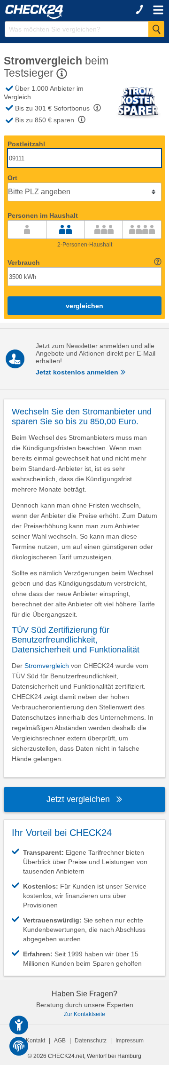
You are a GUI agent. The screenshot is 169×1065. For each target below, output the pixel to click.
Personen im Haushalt (43, 215)
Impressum (129, 1040)
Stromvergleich (46, 665)
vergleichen (84, 306)
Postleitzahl (26, 144)
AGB (60, 1040)
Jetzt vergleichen (79, 799)
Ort (12, 178)
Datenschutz (91, 1040)
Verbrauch (24, 262)
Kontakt (35, 1040)
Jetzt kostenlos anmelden (78, 372)
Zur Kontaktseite (84, 1014)
